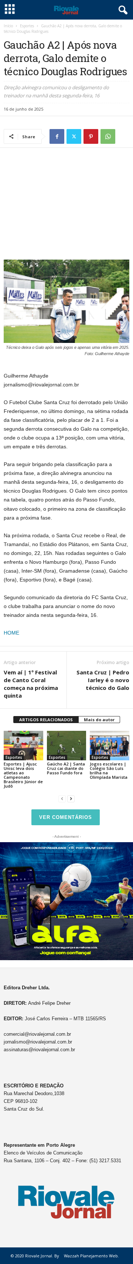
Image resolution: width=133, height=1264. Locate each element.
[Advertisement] (66, 205)
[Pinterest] (90, 136)
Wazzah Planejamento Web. (91, 1255)
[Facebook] (57, 136)
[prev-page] (62, 798)
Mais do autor (99, 719)
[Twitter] (73, 136)
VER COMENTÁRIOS (65, 817)
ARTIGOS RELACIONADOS (46, 719)
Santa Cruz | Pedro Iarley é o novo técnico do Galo (102, 680)
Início (8, 25)
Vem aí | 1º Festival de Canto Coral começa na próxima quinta (31, 684)
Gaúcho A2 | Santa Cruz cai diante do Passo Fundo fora (66, 768)
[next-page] (71, 798)
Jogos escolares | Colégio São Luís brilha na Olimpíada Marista (108, 770)
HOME (11, 633)
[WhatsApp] (107, 136)
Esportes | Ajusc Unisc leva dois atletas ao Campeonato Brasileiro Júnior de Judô (23, 775)
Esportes (27, 25)
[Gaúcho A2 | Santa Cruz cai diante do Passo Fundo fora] (66, 745)
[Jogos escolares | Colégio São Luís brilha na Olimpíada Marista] (109, 745)
